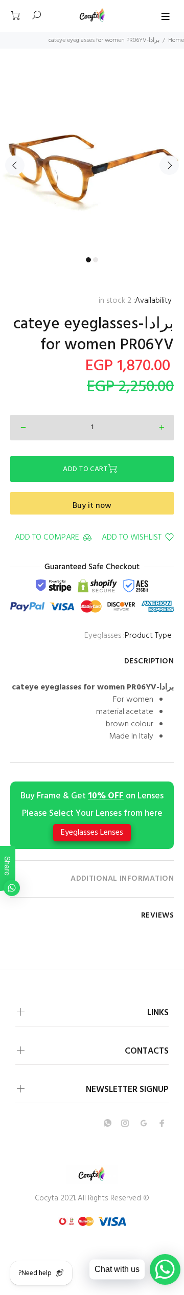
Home (176, 40)
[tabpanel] (92, 158)
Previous (15, 165)
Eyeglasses (102, 635)
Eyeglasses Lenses (92, 832)
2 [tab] (95, 259)
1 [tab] (88, 259)
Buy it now (92, 505)
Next (169, 165)
